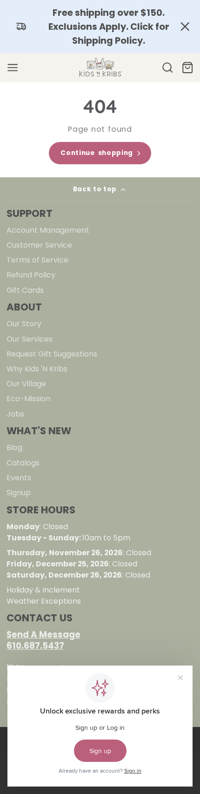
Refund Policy (31, 274)
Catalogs (23, 463)
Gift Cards (25, 290)
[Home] (100, 67)
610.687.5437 (35, 646)
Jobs (15, 414)
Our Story (24, 323)
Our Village (26, 383)
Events (19, 477)
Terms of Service (37, 260)
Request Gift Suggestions (52, 354)
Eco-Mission (28, 398)
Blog (14, 447)
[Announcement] (100, 26)
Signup (19, 492)
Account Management (48, 230)
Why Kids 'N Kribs (37, 368)
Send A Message (43, 634)
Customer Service (39, 245)
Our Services (30, 339)
